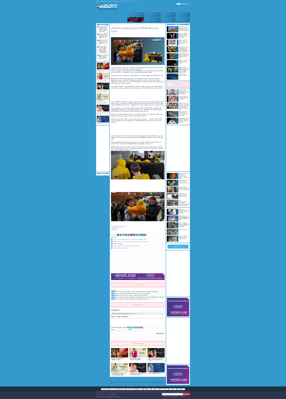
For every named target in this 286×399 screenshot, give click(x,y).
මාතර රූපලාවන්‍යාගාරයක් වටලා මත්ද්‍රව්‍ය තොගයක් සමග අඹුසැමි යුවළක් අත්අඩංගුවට (184, 203)
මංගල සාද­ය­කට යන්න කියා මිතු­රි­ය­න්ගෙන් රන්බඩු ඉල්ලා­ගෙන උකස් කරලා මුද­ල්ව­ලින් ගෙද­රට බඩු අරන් (103, 49)
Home (98, 1)
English (104, 1)
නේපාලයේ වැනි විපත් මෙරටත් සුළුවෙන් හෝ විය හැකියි (183, 98)
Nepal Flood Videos (117, 243)
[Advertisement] (103, 148)
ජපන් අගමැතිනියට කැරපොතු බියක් (121, 248)
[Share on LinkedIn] (134, 235)
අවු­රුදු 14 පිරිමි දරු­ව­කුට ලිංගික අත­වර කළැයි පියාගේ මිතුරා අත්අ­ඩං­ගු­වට (103, 35)
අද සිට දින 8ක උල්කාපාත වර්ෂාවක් (183, 75)
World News (117, 24)
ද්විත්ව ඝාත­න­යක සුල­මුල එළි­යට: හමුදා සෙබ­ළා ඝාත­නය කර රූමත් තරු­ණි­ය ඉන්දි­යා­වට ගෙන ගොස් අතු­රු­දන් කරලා (184, 106)
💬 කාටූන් (130, 389)
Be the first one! (133, 313)
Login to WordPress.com (138, 327)
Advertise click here (135, 14)
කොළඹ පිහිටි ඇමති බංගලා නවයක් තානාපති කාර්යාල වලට (184, 181)
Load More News (178, 246)
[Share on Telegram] (129, 235)
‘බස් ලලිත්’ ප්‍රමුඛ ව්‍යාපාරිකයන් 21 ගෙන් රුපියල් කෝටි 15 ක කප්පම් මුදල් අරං (184, 91)
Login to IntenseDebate (129, 327)
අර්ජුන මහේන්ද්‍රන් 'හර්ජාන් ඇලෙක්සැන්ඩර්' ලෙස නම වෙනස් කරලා (184, 188)
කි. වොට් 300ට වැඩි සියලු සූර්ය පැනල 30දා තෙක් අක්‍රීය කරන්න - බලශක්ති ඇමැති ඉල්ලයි (103, 29)
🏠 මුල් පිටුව (105, 389)
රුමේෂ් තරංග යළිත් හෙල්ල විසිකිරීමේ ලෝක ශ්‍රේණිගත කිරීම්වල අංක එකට (184, 218)
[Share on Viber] (126, 235)
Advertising (116, 1)
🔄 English (181, 389)
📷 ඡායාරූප (139, 389)
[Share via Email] (137, 235)
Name (112, 329)
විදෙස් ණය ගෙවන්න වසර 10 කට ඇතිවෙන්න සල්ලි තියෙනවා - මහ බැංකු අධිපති (183, 176)
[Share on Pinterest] (131, 235)
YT (122, 1)
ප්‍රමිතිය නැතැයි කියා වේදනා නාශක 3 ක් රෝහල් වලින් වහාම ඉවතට (103, 42)
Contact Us (182, 396)
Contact (135, 1)
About (110, 1)
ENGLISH (183, 3)
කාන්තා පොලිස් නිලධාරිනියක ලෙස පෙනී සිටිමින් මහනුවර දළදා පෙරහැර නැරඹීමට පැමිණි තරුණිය (184, 70)
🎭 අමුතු (172, 389)
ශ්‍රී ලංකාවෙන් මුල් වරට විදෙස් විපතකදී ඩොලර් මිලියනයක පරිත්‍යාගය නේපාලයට (184, 120)
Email (130, 329)
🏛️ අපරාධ (156, 389)
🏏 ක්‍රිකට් (164, 389)
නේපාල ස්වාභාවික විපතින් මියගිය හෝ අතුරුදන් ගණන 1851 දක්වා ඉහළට (130, 239)
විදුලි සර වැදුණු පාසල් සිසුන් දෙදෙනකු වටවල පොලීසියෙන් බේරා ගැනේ (103, 57)
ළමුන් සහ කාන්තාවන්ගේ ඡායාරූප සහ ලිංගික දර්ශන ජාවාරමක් (184, 211)
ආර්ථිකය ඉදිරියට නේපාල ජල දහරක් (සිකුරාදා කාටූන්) (183, 195)
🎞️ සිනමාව (147, 389)
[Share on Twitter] (121, 235)
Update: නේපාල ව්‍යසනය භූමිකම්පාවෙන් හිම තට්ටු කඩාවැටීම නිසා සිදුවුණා (130, 241)
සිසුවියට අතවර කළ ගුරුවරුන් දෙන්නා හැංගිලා (183, 62)
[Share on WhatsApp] (123, 235)
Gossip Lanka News (106, 394)
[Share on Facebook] (118, 235)
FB (126, 1)
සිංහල (178, 4)
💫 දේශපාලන (113, 389)
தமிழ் (187, 3)
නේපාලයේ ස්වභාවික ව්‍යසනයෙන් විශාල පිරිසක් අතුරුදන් (126, 245)
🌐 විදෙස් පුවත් (122, 389)
